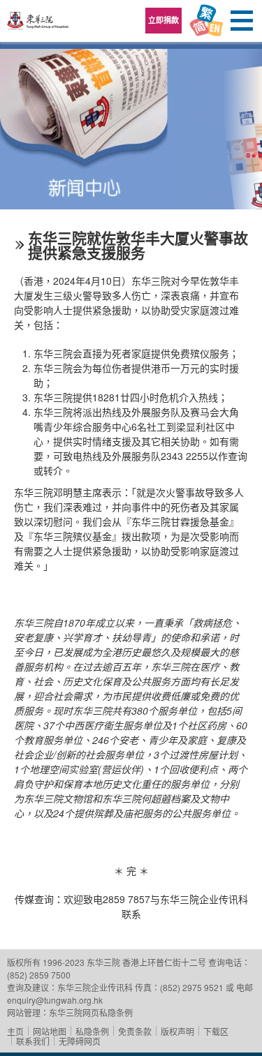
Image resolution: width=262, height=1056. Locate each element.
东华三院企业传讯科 (95, 987)
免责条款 (135, 1031)
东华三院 (38, 25)
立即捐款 (163, 20)
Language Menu (206, 21)
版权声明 (177, 1031)
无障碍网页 (80, 1041)
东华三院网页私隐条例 (91, 1012)
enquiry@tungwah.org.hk (55, 1000)
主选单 (241, 21)
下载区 (215, 1031)
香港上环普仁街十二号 (164, 962)
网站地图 (49, 1031)
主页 (15, 1031)
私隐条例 (92, 1031)
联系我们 (33, 1041)
